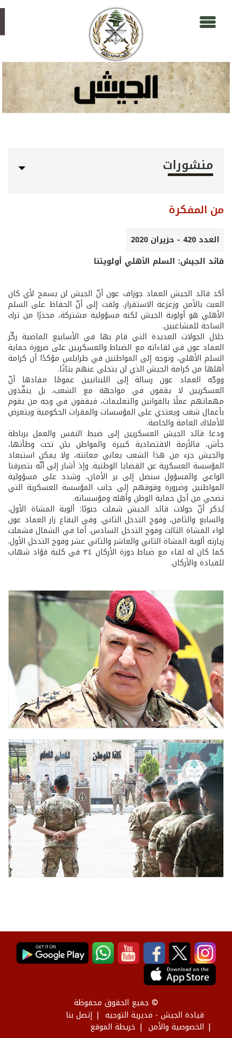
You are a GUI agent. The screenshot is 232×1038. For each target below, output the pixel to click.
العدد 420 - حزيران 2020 (175, 240)
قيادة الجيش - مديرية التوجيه (154, 1015)
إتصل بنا (79, 1015)
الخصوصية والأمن (176, 1027)
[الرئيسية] (116, 34)
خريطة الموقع (112, 1027)
